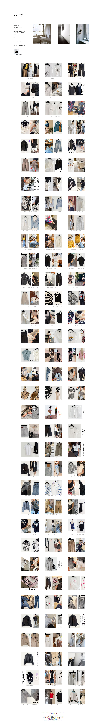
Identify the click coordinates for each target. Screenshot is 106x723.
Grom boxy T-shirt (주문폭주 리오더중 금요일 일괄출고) (53, 116)
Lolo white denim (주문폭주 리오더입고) (53, 647)
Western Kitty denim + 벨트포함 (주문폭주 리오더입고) (53, 514)
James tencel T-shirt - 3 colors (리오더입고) (53, 704)
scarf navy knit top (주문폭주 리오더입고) (30, 534)
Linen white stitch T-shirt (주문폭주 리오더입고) (76, 438)
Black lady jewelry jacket (30, 476)
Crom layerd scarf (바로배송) (53, 230)
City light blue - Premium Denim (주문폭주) (76, 647)
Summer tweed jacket (77, 306)
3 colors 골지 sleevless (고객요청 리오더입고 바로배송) (76, 534)
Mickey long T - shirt (53, 78)
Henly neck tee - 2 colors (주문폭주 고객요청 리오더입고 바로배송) (53, 325)
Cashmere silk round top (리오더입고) (77, 287)
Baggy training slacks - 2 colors (30, 116)
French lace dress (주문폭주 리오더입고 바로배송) (77, 514)
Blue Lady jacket (30, 514)
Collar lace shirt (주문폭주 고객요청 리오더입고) (76, 211)
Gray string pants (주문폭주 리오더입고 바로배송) (30, 268)
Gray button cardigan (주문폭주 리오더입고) (53, 666)
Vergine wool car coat (30, 78)
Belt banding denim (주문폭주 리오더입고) (30, 495)
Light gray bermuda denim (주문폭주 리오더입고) (30, 438)
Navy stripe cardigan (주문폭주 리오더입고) (77, 325)
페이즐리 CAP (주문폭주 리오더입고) (30, 685)
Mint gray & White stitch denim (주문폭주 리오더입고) (77, 685)
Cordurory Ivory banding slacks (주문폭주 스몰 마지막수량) (30, 306)
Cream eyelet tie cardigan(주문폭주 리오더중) (77, 457)
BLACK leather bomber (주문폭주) (30, 666)
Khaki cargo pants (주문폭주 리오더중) (53, 457)
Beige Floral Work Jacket (30, 647)
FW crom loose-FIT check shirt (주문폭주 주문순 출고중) (76, 116)
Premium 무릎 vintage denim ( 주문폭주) (30, 249)
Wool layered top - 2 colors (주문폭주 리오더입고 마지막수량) (53, 306)
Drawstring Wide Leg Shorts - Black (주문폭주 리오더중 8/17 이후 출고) (53, 438)
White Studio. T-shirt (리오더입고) (30, 457)
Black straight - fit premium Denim (76, 78)
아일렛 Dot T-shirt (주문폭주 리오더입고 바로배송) (76, 476)
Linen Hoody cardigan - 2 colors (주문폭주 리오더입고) (53, 211)
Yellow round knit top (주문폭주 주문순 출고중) (76, 249)
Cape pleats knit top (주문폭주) (30, 97)
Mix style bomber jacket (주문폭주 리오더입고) (76, 704)
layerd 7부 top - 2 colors (76, 97)
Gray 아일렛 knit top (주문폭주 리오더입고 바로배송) (30, 704)
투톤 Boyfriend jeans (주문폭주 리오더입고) (53, 534)
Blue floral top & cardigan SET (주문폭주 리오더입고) (53, 495)
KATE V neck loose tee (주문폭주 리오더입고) (53, 268)
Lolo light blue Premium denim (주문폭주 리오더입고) (53, 476)
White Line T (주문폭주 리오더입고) (53, 685)
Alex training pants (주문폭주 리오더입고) (76, 230)
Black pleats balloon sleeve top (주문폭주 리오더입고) (76, 268)
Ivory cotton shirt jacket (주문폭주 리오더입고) (30, 325)
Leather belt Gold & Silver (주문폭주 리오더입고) (76, 666)
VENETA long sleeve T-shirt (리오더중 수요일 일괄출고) (30, 230)
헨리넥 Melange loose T (53, 97)
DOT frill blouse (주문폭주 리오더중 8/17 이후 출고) (30, 211)
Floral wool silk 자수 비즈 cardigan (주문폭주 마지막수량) (30, 287)
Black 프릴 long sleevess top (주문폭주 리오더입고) (77, 495)
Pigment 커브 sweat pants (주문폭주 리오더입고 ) (53, 287)
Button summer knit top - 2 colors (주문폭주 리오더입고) (53, 249)
